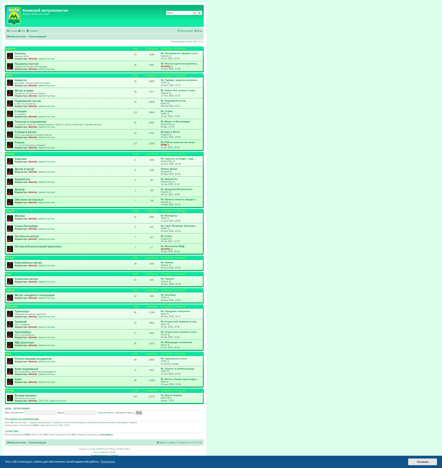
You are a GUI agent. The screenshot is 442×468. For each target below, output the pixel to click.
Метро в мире (24, 90)
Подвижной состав (28, 101)
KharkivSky (166, 124)
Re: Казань (166, 236)
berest (164, 324)
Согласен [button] (422, 461)
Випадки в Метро (170, 132)
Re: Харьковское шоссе (174, 358)
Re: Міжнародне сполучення (176, 342)
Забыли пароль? (106, 413)
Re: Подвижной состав (173, 101)
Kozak (164, 334)
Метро (9, 75)
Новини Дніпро (169, 169)
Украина (10, 154)
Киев (8, 354)
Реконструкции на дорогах (33, 358)
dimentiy (32, 59)
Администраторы (46, 59)
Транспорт (11, 307)
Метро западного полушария (35, 295)
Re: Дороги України (171, 395)
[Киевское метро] (14, 16)
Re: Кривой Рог (169, 179)
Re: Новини (167, 262)
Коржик (164, 56)
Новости (11, 49)
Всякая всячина (25, 395)
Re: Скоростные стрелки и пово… (180, 332)
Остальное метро (27, 236)
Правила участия (26, 63)
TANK (164, 82)
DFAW (164, 145)
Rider (163, 381)
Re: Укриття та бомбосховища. (178, 368)
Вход (8, 409)
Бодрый (165, 134)
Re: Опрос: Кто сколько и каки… (179, 90)
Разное (20, 142)
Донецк (20, 189)
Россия (10, 211)
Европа (10, 258)
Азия (8, 274)
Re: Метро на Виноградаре (175, 121)
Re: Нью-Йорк (168, 295)
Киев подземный (26, 368)
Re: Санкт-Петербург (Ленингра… (179, 226)
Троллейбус (23, 332)
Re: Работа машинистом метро (178, 142)
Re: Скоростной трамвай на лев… (179, 321)
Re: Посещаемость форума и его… (180, 53)
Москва (20, 215)
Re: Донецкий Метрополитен (177, 189)
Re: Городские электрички (175, 311)
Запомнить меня (124, 413)
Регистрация (21, 409)
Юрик (163, 103)
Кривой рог (22, 179)
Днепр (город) (24, 169)
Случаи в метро (25, 132)
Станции (21, 111)
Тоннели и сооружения (30, 121)
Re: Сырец (166, 111)
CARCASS (43, 401)
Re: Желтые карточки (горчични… (180, 63)
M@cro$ (165, 398)
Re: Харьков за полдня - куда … (178, 158)
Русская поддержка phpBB (104, 452)
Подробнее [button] (108, 461)
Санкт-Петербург (26, 226)
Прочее (10, 391)
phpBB (98, 449)
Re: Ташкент (167, 278)
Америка (10, 290)
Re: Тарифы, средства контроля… (180, 80)
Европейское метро (28, 262)
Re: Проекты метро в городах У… (179, 199)
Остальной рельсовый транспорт (38, 246)
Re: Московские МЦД (172, 246)
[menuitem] (21, 31)
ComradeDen (106, 434)
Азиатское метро (26, 278)
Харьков (20, 158)
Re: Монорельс (169, 215)
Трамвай (21, 321)
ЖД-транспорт (24, 342)
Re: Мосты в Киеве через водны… (180, 379)
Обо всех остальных (29, 199)
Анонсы (20, 53)
